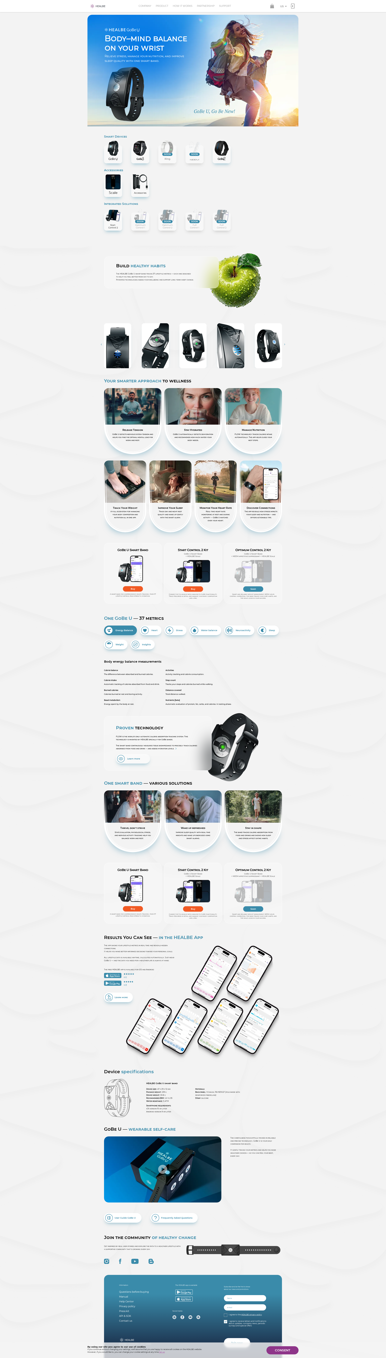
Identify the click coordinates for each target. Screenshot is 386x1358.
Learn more (133, 758)
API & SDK (125, 1316)
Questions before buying (134, 1291)
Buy (133, 589)
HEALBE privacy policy (251, 1315)
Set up (162, 1352)
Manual (123, 1296)
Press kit (124, 1311)
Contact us (125, 1320)
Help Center (126, 1301)
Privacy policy (127, 1306)
